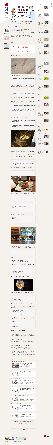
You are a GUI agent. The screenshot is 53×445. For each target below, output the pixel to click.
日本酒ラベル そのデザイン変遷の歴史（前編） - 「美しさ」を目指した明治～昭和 (40, 9)
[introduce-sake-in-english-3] (23, 390)
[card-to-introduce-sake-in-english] (23, 365)
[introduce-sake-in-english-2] (23, 382)
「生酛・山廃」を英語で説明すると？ (23, 46)
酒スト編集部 (39, 42)
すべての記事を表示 (23, 429)
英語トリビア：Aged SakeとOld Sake (23, 51)
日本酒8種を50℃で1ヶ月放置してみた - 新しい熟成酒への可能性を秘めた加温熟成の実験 (40, 16)
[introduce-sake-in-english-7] (23, 416)
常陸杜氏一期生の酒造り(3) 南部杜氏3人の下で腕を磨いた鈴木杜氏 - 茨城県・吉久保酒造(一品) (17, 426)
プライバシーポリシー (6, 441)
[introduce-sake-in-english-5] (23, 399)
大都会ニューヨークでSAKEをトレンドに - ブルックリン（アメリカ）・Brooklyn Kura (40, 33)
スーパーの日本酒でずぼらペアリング (44, 133)
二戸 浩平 (39, 25)
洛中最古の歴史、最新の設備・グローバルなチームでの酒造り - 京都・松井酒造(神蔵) (40, 47)
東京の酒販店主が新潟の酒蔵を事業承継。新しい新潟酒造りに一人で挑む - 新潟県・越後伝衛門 (40, 73)
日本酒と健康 (6, 17)
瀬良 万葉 (39, 68)
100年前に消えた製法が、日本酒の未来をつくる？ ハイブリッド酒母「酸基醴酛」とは (40, 138)
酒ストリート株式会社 (14, 441)
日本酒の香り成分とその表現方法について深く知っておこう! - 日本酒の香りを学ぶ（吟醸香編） (40, 80)
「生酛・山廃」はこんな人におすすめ (23, 47)
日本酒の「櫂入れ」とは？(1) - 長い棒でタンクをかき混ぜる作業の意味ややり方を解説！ (29, 426)
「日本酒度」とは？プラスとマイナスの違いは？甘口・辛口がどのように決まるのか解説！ (40, 114)
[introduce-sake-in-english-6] (23, 407)
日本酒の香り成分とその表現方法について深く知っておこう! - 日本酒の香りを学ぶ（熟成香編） (40, 54)
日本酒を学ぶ (6, 15)
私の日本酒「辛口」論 (42, 25)
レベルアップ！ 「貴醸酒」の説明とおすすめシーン (25, 50)
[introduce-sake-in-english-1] (23, 374)
